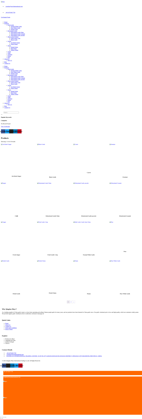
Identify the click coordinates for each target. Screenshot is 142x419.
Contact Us (7, 63)
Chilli (9, 53)
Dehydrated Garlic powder (18, 35)
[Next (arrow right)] (2, 418)
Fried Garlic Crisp (15, 38)
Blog (5, 62)
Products (6, 23)
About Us (6, 59)
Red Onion (14, 48)
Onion (9, 45)
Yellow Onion (14, 50)
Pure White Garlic (15, 28)
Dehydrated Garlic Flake (17, 32)
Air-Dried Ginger (15, 42)
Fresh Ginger (14, 44)
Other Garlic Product (13, 37)
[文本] (3, 374)
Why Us (10, 60)
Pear (9, 57)
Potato (9, 56)
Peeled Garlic (14, 29)
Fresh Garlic (11, 25)
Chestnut (10, 54)
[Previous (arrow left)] (0, 418)
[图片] (3, 396)
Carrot (9, 51)
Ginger (9, 41)
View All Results (5, 126)
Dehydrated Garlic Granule (18, 34)
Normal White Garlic (16, 26)
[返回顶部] (3, 414)
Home (5, 22)
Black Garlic (14, 39)
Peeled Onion (14, 47)
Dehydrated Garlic (12, 31)
